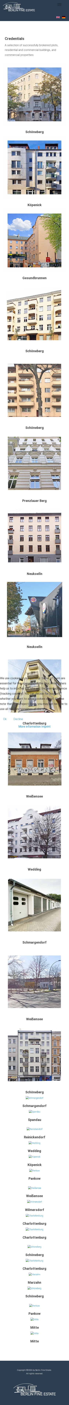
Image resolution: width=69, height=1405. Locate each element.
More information (29, 726)
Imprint (46, 726)
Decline (18, 719)
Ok (5, 719)
